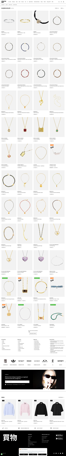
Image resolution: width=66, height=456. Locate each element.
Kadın (17, 1)
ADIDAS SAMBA (36, 342)
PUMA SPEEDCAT (36, 347)
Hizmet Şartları (30, 443)
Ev (27, 1)
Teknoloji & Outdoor (37, 1)
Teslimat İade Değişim (45, 440)
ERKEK (3, 342)
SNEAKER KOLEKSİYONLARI (6, 349)
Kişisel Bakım (31, 1)
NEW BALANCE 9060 (37, 344)
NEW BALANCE (20, 344)
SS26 (52, 1)
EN (4, 453)
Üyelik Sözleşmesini (9, 384)
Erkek (19, 1)
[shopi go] (3, 2)
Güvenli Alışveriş (44, 436)
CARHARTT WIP (20, 347)
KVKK (43, 439)
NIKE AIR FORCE (36, 348)
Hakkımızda (30, 436)
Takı (25, 1)
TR (3, 453)
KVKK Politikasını (15, 384)
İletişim (29, 440)
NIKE (19, 342)
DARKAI (19, 349)
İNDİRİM (3, 348)
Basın (29, 439)
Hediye (42, 1)
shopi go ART (49, 1)
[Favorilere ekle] (15, 12)
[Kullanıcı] (61, 2)
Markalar (13, 1)
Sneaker (22, 1)
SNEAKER (3, 343)
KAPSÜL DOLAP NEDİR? (53, 352)
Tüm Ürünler (60, 397)
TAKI (2, 347)
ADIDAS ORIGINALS (21, 343)
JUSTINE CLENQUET (21, 348)
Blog (28, 446)
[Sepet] (63, 2)
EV (2, 344)
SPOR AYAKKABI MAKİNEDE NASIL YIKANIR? (56, 347)
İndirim (45, 1)
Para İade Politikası (31, 444)
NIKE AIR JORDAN (36, 349)
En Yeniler (9, 1)
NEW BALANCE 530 (37, 343)
